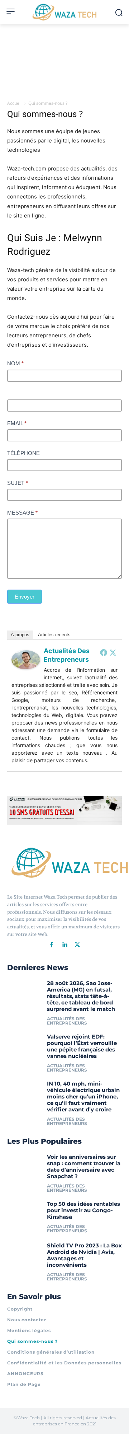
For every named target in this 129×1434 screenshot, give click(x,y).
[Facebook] (103, 652)
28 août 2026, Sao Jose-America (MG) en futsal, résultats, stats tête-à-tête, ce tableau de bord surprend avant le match (81, 996)
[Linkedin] (64, 945)
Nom (15, 363)
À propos (20, 634)
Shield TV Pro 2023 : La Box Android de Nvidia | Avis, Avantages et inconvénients (84, 1255)
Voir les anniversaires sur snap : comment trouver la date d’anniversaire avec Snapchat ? (83, 1166)
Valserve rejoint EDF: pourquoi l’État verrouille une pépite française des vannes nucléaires (82, 1046)
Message (22, 513)
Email (17, 423)
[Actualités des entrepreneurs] (25, 674)
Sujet (17, 483)
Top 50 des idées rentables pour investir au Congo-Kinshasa (83, 1210)
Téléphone (23, 453)
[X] (77, 945)
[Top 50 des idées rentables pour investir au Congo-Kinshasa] (24, 1216)
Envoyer (24, 597)
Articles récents (54, 634)
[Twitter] (113, 652)
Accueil (14, 103)
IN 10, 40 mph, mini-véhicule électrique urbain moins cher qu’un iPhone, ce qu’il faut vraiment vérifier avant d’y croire (83, 1096)
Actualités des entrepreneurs (67, 1021)
